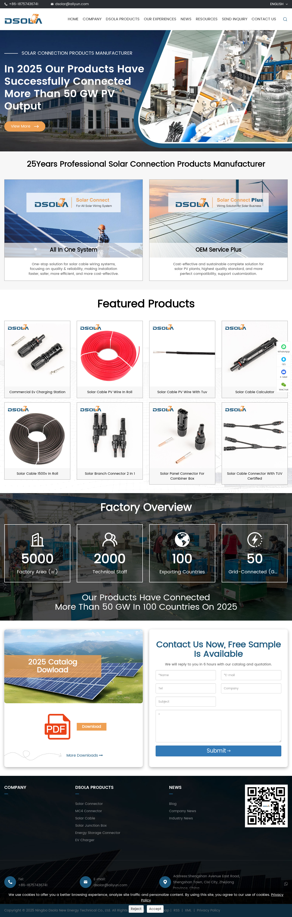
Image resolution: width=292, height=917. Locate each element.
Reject (136, 909)
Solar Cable (85, 818)
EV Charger (84, 840)
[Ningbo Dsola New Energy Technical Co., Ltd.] (23, 19)
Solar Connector (89, 804)
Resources (207, 19)
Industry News (181, 818)
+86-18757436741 (23, 4)
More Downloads (82, 755)
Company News (182, 811)
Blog (173, 804)
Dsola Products (123, 19)
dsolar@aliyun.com (72, 4)
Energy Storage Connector (97, 833)
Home (73, 19)
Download (91, 727)
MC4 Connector (88, 811)
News (186, 19)
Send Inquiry (234, 19)
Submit (218, 751)
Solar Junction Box (91, 825)
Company (92, 19)
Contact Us (264, 19)
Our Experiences (160, 19)
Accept (155, 909)
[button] (267, 83)
